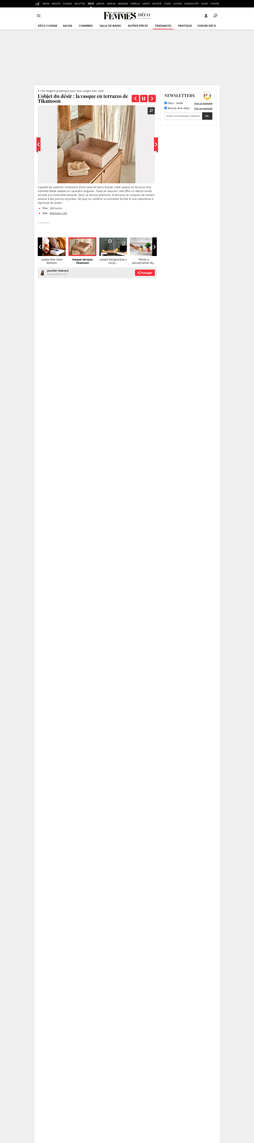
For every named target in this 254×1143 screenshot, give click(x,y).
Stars (167, 3)
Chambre (86, 26)
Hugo (204, 3)
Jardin (101, 3)
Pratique (185, 26)
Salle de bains (110, 26)
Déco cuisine (47, 26)
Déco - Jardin (175, 103)
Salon (67, 26)
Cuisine (67, 3)
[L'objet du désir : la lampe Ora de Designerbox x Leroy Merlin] (152, 98)
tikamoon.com (58, 213)
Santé (146, 3)
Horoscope (191, 3)
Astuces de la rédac (178, 108)
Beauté (56, 3)
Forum (214, 3)
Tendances (163, 26)
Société (156, 3)
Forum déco (206, 26)
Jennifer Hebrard (57, 270)
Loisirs (177, 3)
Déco (91, 3)
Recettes (80, 3)
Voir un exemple (203, 103)
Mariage (123, 3)
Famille (135, 3)
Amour (111, 3)
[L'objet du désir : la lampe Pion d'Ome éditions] (135, 98)
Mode (46, 3)
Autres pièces (138, 26)
